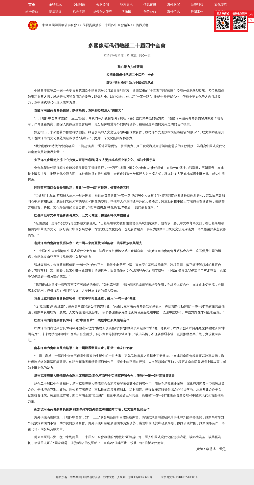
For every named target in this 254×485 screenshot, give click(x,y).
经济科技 (197, 4)
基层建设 (55, 11)
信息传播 (149, 4)
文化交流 (220, 4)
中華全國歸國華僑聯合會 (59, 25)
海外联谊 (173, 4)
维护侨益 (31, 11)
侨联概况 (55, 4)
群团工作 (197, 11)
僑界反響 (142, 25)
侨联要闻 (102, 4)
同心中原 (144, 55)
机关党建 (79, 11)
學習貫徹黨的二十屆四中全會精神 (106, 25)
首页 (31, 5)
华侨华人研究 (102, 11)
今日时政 (79, 4)
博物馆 (126, 11)
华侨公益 (149, 11)
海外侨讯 (173, 11)
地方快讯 (126, 4)
